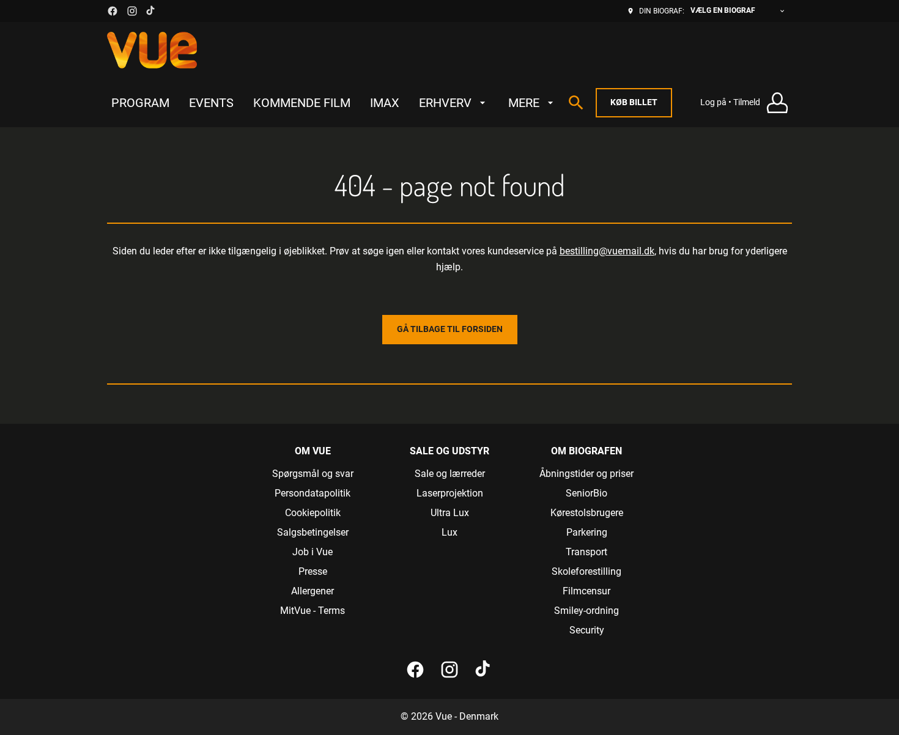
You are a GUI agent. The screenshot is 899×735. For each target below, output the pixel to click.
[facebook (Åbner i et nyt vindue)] (112, 11)
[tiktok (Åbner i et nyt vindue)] (151, 11)
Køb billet (633, 102)
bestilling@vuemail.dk (607, 251)
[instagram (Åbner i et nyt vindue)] (132, 11)
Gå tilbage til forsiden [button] (450, 329)
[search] (576, 103)
